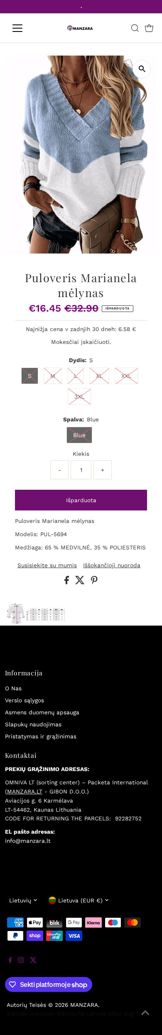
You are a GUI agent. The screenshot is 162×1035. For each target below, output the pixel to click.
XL (99, 375)
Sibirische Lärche (81, 1013)
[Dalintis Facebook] (67, 582)
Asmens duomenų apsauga (42, 712)
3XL (79, 396)
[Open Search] (135, 28)
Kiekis (81, 453)
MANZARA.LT (24, 791)
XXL (126, 375)
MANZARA (84, 1004)
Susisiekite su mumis (47, 565)
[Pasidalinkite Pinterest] (94, 582)
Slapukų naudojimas (33, 724)
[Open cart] (149, 28)
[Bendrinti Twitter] (81, 582)
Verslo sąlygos (24, 700)
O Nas (13, 688)
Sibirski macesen (31, 1013)
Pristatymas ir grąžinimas (40, 736)
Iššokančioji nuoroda (111, 565)
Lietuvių (20, 900)
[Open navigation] (24, 28)
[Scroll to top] (145, 1018)
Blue (79, 435)
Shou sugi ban (127, 1013)
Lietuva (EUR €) (80, 900)
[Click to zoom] (142, 69)
